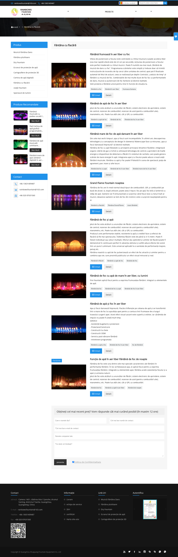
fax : (12, 519)
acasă (14, 27)
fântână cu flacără (97, 205)
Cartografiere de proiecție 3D (26, 72)
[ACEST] (150, 509)
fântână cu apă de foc (99, 119)
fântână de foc (116, 119)
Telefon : (14, 514)
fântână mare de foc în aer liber (144, 169)
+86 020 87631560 (27, 195)
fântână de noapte (134, 388)
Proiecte (109, 11)
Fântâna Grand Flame (116, 205)
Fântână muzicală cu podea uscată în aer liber (37, 113)
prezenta (60, 462)
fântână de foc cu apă (99, 169)
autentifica (138, 492)
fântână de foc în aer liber (120, 169)
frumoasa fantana (129, 89)
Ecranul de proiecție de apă (26, 67)
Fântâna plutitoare (22, 57)
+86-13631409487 (47, 3)
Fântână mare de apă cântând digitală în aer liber (37, 157)
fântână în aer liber (112, 89)
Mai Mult (35, 121)
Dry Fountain (19, 62)
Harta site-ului (73, 519)
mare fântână (132, 205)
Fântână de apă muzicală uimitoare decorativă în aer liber (37, 143)
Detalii (108, 95)
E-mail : (14, 509)
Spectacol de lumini (22, 93)
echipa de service (74, 504)
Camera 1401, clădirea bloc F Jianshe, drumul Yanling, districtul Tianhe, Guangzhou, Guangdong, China (38, 502)
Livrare (70, 499)
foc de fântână (137, 345)
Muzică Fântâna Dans (23, 52)
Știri (68, 509)
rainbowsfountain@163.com (25, 3)
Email (96, 95)
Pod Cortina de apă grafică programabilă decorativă (36, 128)
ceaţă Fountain (20, 88)
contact (15, 492)
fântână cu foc (96, 89)
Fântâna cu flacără (22, 82)
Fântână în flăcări (97, 261)
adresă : (14, 499)
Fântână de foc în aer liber (134, 119)
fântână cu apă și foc (98, 345)
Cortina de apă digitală (23, 77)
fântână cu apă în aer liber (114, 388)
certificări (71, 514)
